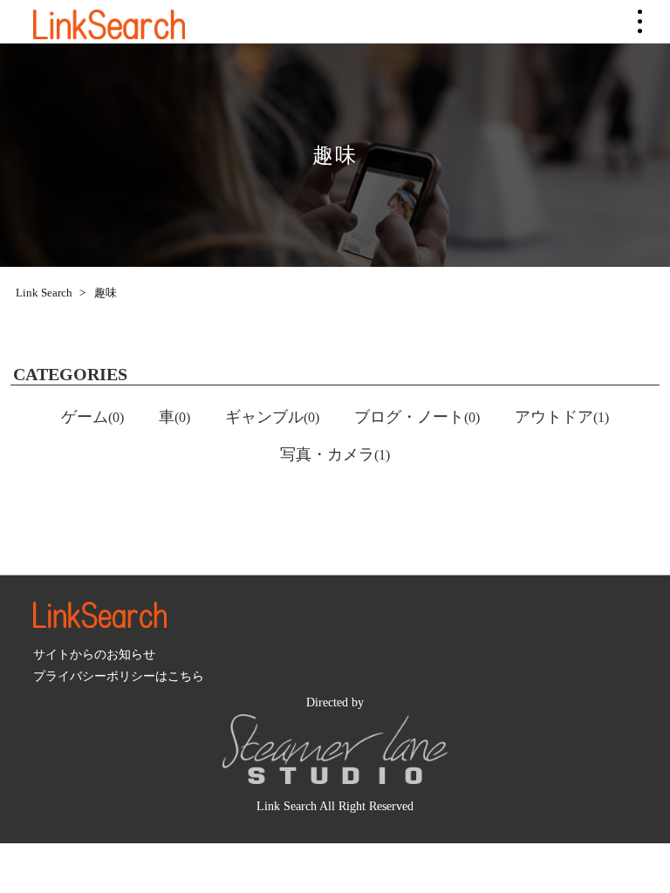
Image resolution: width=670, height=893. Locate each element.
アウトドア (562, 417)
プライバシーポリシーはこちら (118, 676)
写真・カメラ (335, 454)
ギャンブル (272, 417)
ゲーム (92, 417)
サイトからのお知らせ (94, 654)
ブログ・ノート (417, 417)
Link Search (42, 292)
